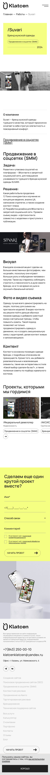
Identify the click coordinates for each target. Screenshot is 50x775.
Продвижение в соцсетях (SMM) (23, 41)
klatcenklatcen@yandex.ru (23, 654)
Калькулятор (9, 718)
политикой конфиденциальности (20, 537)
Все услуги (8, 714)
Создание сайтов (12, 678)
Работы (20, 14)
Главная (8, 14)
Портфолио (9, 726)
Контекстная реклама (14, 691)
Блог (5, 739)
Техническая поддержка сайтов (19, 708)
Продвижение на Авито (15, 695)
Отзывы (7, 735)
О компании (9, 722)
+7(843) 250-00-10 (17, 649)
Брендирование (11, 704)
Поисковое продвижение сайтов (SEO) (23, 682)
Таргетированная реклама (16, 699)
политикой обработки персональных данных (24, 542)
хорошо (25, 768)
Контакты (8, 731)
